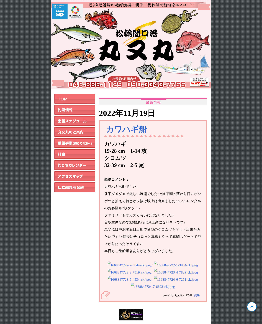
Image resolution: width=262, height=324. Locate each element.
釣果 (197, 295)
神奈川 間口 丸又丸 (131, 44)
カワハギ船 (126, 129)
